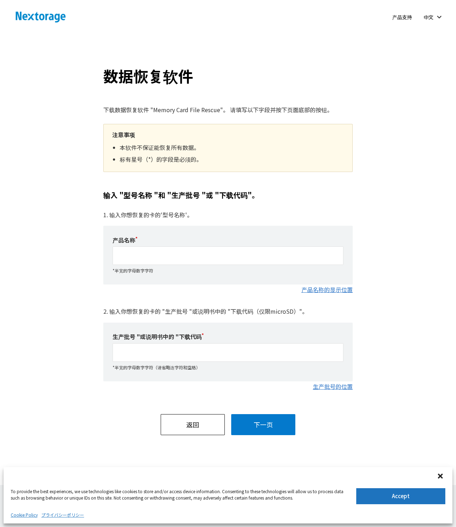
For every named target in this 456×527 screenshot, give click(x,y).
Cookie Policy (24, 515)
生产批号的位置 (333, 386)
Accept (401, 496)
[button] (441, 477)
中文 (429, 17)
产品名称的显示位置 (327, 289)
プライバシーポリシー (62, 515)
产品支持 (402, 17)
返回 (192, 424)
